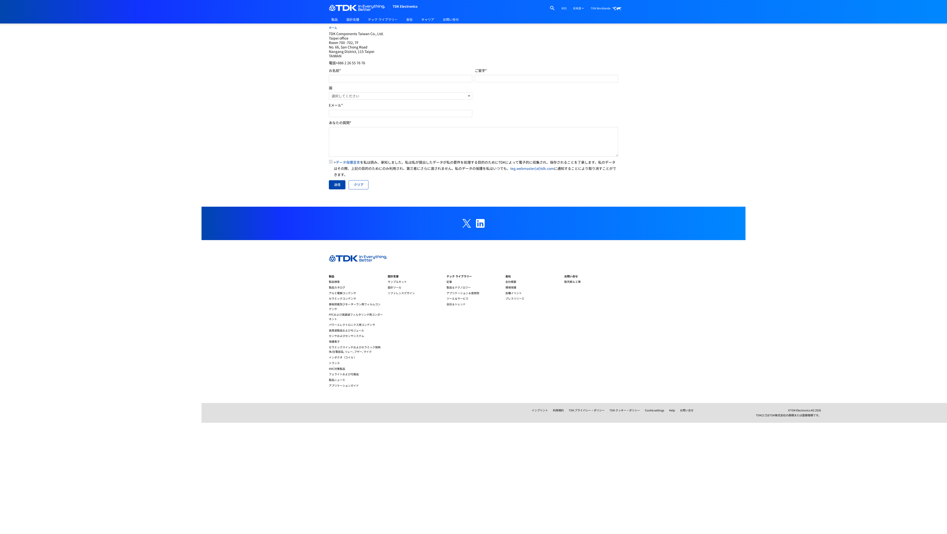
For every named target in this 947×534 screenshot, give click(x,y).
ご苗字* (481, 70)
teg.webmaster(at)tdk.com (532, 168)
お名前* (335, 70)
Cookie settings (654, 410)
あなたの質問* (340, 122)
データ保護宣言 (348, 162)
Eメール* (336, 105)
